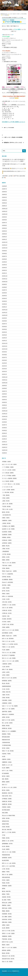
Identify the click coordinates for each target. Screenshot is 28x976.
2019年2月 (4, 439)
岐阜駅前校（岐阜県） (7, 680)
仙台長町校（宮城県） (7, 531)
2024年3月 (4, 267)
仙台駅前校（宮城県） (7, 534)
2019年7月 (4, 424)
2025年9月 (4, 217)
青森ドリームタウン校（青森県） (9, 947)
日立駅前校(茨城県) (6, 745)
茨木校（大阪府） (6, 880)
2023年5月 (4, 295)
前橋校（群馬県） (6, 559)
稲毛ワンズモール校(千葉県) (8, 866)
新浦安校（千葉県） (6, 734)
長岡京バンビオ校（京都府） (8, 933)
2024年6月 (4, 259)
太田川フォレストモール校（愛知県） (10, 630)
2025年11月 (4, 211)
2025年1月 (4, 239)
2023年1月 (4, 306)
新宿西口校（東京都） (7, 728)
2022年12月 (4, 309)
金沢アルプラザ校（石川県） (8, 930)
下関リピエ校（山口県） (7, 509)
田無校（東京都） (6, 838)
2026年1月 (4, 205)
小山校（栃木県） (6, 666)
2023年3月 (4, 301)
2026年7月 (4, 188)
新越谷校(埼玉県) (6, 739)
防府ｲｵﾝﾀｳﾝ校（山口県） (7, 941)
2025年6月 (4, 225)
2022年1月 (4, 340)
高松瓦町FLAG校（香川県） (8, 958)
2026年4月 (4, 197)
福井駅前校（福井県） (7, 857)
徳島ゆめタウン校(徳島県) (8, 714)
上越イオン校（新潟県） (7, 503)
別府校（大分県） (6, 557)
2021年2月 (4, 371)
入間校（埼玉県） (6, 548)
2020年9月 (4, 385)
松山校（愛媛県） (6, 767)
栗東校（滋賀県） (6, 781)
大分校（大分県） (6, 599)
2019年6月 (4, 427)
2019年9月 (4, 419)
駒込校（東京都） (6, 953)
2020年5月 (4, 396)
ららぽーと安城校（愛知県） (8, 489)
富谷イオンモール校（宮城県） (9, 658)
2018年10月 (4, 450)
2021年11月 (4, 346)
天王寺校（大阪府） (6, 621)
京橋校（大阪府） (6, 517)
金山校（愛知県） (6, 927)
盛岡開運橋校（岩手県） (7, 843)
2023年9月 (4, 284)
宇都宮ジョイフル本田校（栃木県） (10, 644)
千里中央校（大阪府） (7, 565)
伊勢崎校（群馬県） (6, 537)
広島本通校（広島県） (7, 700)
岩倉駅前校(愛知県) (6, 686)
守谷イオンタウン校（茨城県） (9, 652)
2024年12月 (4, 242)
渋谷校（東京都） (6, 826)
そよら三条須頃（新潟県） (8, 481)
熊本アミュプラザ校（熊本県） (9, 127)
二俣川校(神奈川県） (7, 515)
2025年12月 (4, 208)
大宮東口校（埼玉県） (7, 610)
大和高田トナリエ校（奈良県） (9, 604)
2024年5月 (4, 262)
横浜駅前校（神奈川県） (7, 793)
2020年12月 (4, 377)
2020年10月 (4, 382)
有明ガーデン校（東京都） (8, 750)
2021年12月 (4, 343)
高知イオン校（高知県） (7, 961)
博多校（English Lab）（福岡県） (9, 571)
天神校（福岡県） (6, 627)
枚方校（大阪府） (6, 776)
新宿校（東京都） (6, 725)
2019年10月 (4, 416)
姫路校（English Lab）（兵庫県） (9, 635)
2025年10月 (4, 214)
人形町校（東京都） (6, 523)
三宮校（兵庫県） (6, 498)
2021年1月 (4, 374)
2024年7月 (4, 256)
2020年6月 (4, 394)
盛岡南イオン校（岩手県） (8, 840)
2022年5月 (4, 329)
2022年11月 (4, 312)
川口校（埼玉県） (6, 689)
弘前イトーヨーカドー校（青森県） (10, 705)
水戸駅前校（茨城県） (7, 798)
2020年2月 (4, 405)
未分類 (3, 756)
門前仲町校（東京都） (7, 939)
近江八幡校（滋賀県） (7, 916)
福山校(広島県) (5, 860)
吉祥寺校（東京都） (6, 576)
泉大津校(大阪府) (6, 809)
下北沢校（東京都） (6, 506)
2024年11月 (4, 245)
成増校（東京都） (6, 717)
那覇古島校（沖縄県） (7, 922)
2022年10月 (4, 315)
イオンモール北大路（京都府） (9, 470)
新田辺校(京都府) (6, 736)
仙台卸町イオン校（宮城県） (8, 529)
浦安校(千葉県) (5, 824)
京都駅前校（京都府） (7, 520)
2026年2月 (4, 203)
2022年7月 (4, 323)
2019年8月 (4, 422)
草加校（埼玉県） (6, 882)
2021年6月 (4, 360)
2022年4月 (4, 332)
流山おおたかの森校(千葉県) (8, 815)
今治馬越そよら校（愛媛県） (8, 526)
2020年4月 (4, 399)
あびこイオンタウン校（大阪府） (9, 464)
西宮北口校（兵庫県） (7, 902)
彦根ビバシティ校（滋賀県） (8, 708)
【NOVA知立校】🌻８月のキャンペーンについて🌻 (14, 168)
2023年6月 (4, 292)
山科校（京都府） (6, 675)
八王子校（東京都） (6, 554)
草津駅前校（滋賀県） (7, 885)
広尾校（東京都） (6, 697)
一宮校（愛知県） (6, 495)
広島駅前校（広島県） (7, 703)
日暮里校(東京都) (6, 742)
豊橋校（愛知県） (6, 911)
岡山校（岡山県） (6, 683)
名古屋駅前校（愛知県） (7, 579)
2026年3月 (4, 200)
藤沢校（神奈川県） (6, 891)
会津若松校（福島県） (7, 543)
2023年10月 (4, 281)
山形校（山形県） (6, 672)
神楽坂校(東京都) (6, 854)
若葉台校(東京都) (6, 877)
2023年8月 (4, 287)
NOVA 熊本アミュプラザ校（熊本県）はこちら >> (13, 121)
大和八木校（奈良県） (7, 602)
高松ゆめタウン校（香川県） (8, 955)
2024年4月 (4, 264)
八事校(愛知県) (5, 551)
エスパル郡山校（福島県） (8, 472)
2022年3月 (4, 335)
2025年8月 (4, 219)
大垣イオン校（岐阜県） (7, 607)
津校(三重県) (5, 812)
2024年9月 (4, 250)
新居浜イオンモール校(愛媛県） (9, 731)
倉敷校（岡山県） (6, 545)
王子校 (3, 835)
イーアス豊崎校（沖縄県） (8, 467)
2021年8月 (4, 354)
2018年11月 (4, 447)
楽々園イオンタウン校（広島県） (9, 787)
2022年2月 (4, 337)
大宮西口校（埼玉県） (7, 613)
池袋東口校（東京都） (7, 801)
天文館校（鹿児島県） (7, 618)
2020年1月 (4, 408)
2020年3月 (4, 402)
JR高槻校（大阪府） (6, 461)
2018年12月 (4, 444)
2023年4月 (4, 298)
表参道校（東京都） (6, 897)
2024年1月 (4, 273)
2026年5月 (4, 194)
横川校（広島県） (6, 790)
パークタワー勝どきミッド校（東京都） (11, 484)
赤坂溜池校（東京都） (7, 913)
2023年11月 (4, 278)
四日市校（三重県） (6, 585)
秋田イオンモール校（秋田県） (9, 863)
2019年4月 (4, 433)
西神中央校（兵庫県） (7, 908)
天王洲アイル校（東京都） (8, 624)
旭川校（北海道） (6, 748)
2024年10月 (4, 247)
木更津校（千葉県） (6, 753)
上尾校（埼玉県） (6, 500)
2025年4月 (4, 231)
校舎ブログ (4, 784)
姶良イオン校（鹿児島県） (8, 638)
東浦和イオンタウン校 (7, 765)
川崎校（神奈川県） (6, 691)
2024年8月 (4, 253)
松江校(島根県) (5, 773)
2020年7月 (4, 391)
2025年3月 (4, 233)
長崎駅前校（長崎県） (7, 936)
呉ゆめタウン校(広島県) (7, 582)
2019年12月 (4, 410)
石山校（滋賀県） (6, 849)
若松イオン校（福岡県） (7, 874)
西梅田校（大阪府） (6, 905)
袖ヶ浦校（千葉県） (6, 899)
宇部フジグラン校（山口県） (8, 641)
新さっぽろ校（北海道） (7, 722)
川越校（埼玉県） (6, 694)
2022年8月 (4, 321)
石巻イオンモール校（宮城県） (9, 852)
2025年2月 (4, 236)
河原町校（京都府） (6, 807)
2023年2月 (4, 304)
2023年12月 (4, 276)
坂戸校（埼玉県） (6, 590)
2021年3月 (4, 368)
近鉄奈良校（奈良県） (7, 919)
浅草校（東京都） (6, 818)
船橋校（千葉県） (6, 871)
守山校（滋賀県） (6, 649)
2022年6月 (4, 326)
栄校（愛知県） (5, 779)
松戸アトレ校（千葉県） (7, 770)
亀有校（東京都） (6, 512)
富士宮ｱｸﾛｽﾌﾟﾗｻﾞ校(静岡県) (8, 655)
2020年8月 (4, 388)
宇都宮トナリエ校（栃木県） (8, 646)
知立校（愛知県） (6, 846)
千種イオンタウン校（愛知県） (9, 562)
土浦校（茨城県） (6, 588)
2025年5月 (4, 228)
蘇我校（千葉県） (6, 894)
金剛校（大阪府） (6, 925)
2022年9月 (4, 318)
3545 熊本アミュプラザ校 (17, 17)
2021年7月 (4, 357)
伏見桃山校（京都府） (7, 540)
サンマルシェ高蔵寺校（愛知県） (9, 478)
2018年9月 (4, 453)
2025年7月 (4, 222)
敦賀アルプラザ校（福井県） (8, 720)
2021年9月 (4, 351)
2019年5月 (4, 430)
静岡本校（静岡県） (6, 950)
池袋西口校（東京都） (7, 804)
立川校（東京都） (6, 868)
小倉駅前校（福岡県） (7, 663)
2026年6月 (4, 191)
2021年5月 (4, 363)
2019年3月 (4, 436)
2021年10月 (4, 349)
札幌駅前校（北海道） (7, 762)
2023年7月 (4, 290)
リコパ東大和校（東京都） (8, 492)
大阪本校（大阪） (6, 616)
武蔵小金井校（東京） (7, 795)
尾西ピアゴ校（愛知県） (7, 669)
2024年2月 (4, 270)
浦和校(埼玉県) (5, 821)
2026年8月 (4, 186)
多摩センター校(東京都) (7, 596)
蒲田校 (3, 888)
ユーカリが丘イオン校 (7, 486)
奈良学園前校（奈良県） (7, 632)
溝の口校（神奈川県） (7, 829)
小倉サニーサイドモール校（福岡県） (10, 661)
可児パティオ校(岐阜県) (7, 573)
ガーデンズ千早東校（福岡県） (9, 475)
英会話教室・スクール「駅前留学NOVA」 (11, 971)
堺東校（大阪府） (6, 593)
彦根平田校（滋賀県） (7, 711)
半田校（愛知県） (6, 568)
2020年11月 (4, 380)
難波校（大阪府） (6, 944)
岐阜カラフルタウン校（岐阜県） (9, 677)
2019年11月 (4, 413)
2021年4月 (4, 366)
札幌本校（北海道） (6, 759)
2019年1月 (4, 441)
